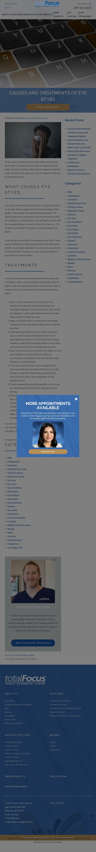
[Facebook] (9, 7)
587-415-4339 (82, 7)
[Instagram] (6, 7)
